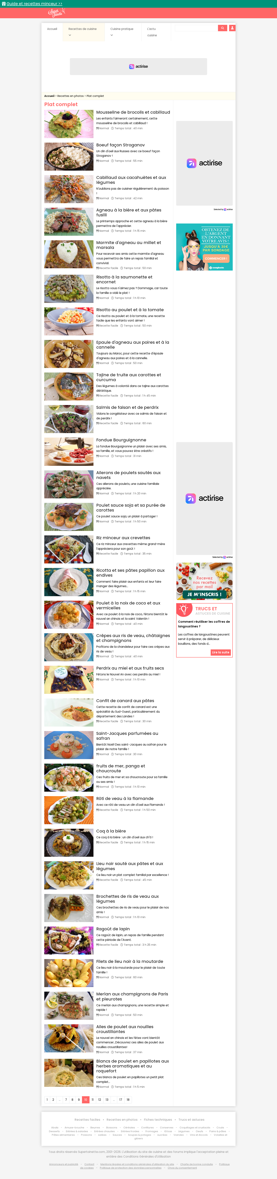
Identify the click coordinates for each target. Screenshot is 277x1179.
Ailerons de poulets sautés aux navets (128, 475)
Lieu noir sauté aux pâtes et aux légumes (129, 866)
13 (107, 1100)
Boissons (111, 1127)
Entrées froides (130, 1131)
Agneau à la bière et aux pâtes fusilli (128, 212)
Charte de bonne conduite (196, 1164)
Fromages (151, 1131)
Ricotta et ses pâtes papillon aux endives (130, 572)
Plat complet (95, 96)
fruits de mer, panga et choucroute (120, 768)
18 (128, 1100)
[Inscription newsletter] (204, 581)
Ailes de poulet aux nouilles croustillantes (124, 1029)
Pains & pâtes (217, 1131)
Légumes (184, 1131)
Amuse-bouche (74, 1127)
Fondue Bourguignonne (121, 440)
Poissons (86, 1134)
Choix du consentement (182, 1167)
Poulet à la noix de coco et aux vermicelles (128, 605)
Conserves (166, 1127)
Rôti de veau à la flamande (125, 798)
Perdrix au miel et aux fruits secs (130, 668)
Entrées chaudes (104, 1131)
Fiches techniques (158, 1119)
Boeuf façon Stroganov (120, 145)
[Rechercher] (222, 28)
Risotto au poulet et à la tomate (130, 310)
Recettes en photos (70, 96)
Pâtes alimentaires (63, 1134)
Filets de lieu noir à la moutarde (129, 961)
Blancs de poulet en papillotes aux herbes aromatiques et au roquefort (132, 1066)
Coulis (220, 1127)
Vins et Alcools (199, 1134)
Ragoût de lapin (113, 929)
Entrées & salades (77, 1131)
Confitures (147, 1127)
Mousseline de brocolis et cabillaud (133, 112)
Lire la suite (220, 652)
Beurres (95, 1127)
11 (93, 1100)
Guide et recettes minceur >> (34, 3)
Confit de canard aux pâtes (125, 701)
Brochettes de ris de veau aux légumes (127, 898)
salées (102, 1134)
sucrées (162, 1134)
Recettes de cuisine (83, 29)
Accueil (52, 29)
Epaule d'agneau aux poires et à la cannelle (132, 344)
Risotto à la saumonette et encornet (124, 279)
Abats (54, 1127)
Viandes (179, 1134)
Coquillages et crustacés (195, 1127)
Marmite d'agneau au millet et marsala (128, 245)
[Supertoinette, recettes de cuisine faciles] (56, 12)
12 (99, 1100)
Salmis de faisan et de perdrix (127, 407)
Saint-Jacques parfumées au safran (127, 736)
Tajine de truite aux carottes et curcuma (128, 377)
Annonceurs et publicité (63, 1164)
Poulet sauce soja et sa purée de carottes (130, 507)
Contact (89, 1164)
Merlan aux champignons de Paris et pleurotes (132, 996)
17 (120, 1100)
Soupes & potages (139, 1134)
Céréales (129, 1127)
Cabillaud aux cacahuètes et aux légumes (131, 180)
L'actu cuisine (152, 32)
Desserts (54, 1131)
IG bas (168, 1131)
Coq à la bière (111, 831)
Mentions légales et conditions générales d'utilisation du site (137, 1164)
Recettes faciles (87, 1119)
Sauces (117, 1134)
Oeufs (200, 1131)
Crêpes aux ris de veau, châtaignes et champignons (133, 638)
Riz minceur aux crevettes (123, 538)
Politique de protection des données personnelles (130, 1167)
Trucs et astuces (191, 1119)
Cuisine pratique (121, 29)
